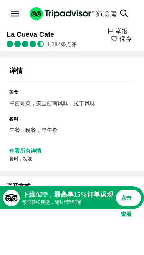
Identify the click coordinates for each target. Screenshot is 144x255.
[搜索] (124, 13)
